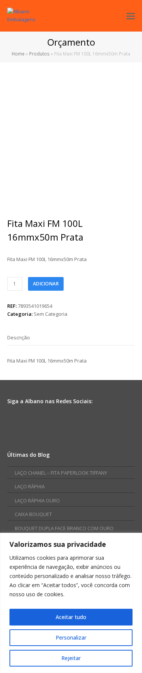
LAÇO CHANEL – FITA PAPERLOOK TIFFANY (61, 472)
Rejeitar (71, 658)
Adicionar (46, 283)
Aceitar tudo (71, 617)
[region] (71, 603)
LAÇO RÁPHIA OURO (37, 500)
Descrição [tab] (18, 337)
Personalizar (71, 637)
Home (18, 54)
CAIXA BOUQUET (33, 514)
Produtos (39, 54)
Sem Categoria (50, 313)
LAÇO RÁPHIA (30, 486)
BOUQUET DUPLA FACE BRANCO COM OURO (64, 528)
